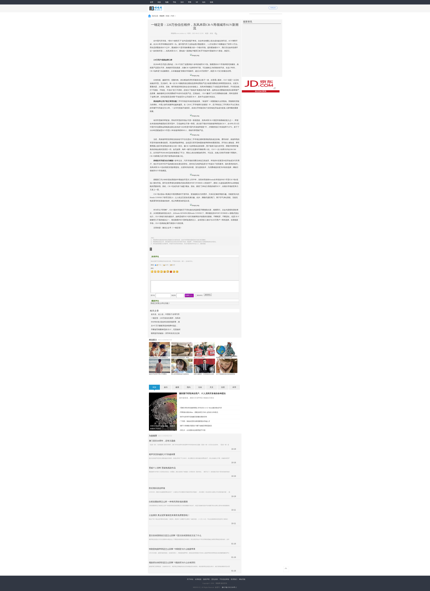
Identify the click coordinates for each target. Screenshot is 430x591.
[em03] (158, 271)
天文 (211, 387)
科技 (159, 2)
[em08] (174, 271)
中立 (159, 265)
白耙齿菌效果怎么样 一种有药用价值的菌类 (168, 502)
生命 (200, 387)
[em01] (152, 271)
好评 (166, 265)
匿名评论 (200, 295)
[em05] (164, 271)
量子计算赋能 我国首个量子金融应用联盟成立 (196, 426)
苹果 (189, 2)
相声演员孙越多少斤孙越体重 (162, 454)
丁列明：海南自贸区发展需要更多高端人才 (195, 421)
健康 (177, 387)
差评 (173, 265)
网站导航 (242, 579)
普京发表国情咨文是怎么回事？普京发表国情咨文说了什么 (175, 535)
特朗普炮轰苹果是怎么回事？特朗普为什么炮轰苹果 (172, 549)
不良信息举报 (224, 579)
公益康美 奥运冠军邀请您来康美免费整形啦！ (169, 515)
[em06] (167, 271)
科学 (234, 387)
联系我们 (234, 579)
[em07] (171, 271)
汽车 (172, 16)
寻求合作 (273, 8)
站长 (203, 2)
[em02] (155, 271)
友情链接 (198, 579)
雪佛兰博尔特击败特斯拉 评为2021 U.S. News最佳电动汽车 (201, 408)
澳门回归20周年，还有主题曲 (162, 441)
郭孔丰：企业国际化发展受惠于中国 (192, 430)
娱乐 (166, 387)
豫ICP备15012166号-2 (229, 587)
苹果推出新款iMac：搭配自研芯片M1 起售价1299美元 (199, 412)
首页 (151, 2)
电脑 (166, 2)
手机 (174, 2)
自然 (223, 387)
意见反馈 (214, 579)
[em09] (177, 271)
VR (197, 2)
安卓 (182, 2)
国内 (188, 387)
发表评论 (208, 295)
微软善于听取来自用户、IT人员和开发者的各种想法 (202, 393)
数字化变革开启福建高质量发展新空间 (193, 417)
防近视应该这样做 (157, 488)
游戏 (211, 2)
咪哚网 (162, 16)
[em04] (161, 271)
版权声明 (206, 579)
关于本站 (190, 579)
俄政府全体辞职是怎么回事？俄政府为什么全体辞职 (172, 562)
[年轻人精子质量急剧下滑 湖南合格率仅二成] (163, 411)
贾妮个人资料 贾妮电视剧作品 (162, 468)
